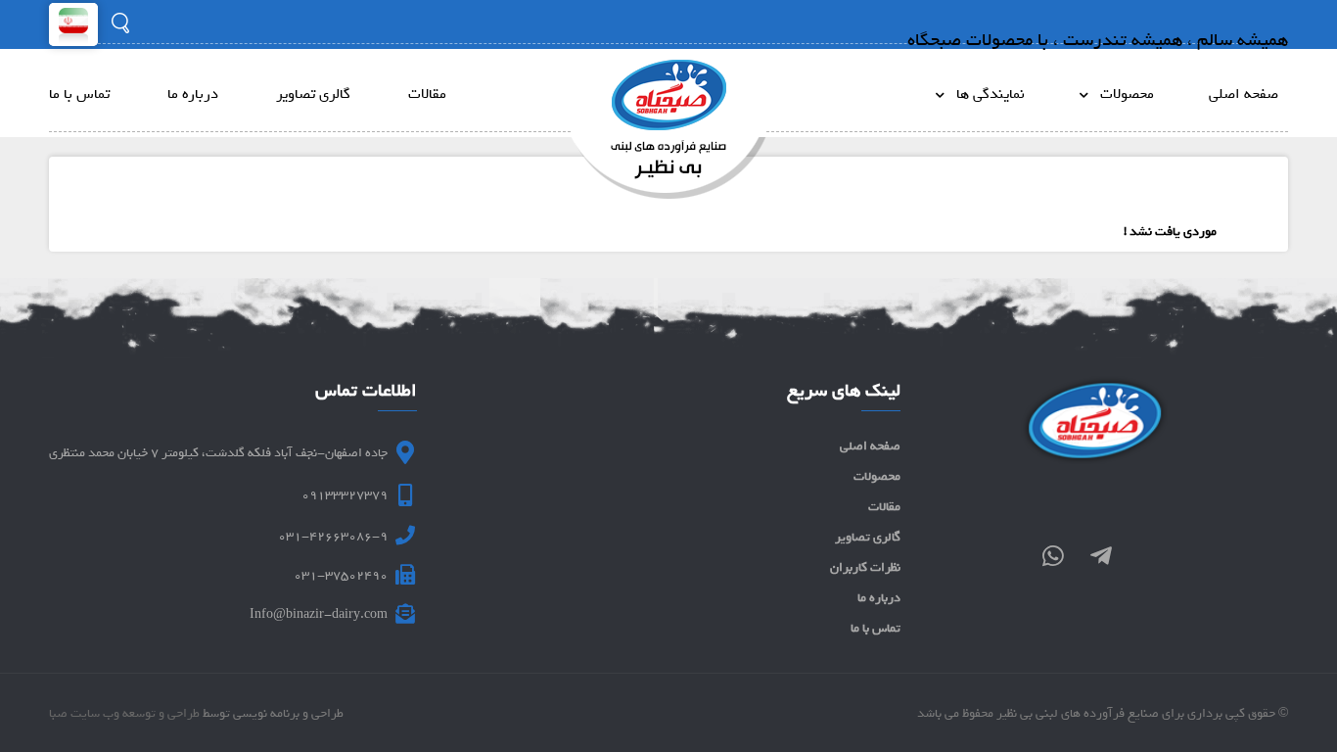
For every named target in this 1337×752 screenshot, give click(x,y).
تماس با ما (79, 94)
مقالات (427, 94)
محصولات (1121, 94)
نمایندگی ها (985, 94)
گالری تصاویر (313, 94)
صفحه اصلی (1243, 94)
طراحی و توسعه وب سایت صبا (124, 713)
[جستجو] (120, 22)
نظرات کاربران (865, 567)
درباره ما (192, 94)
